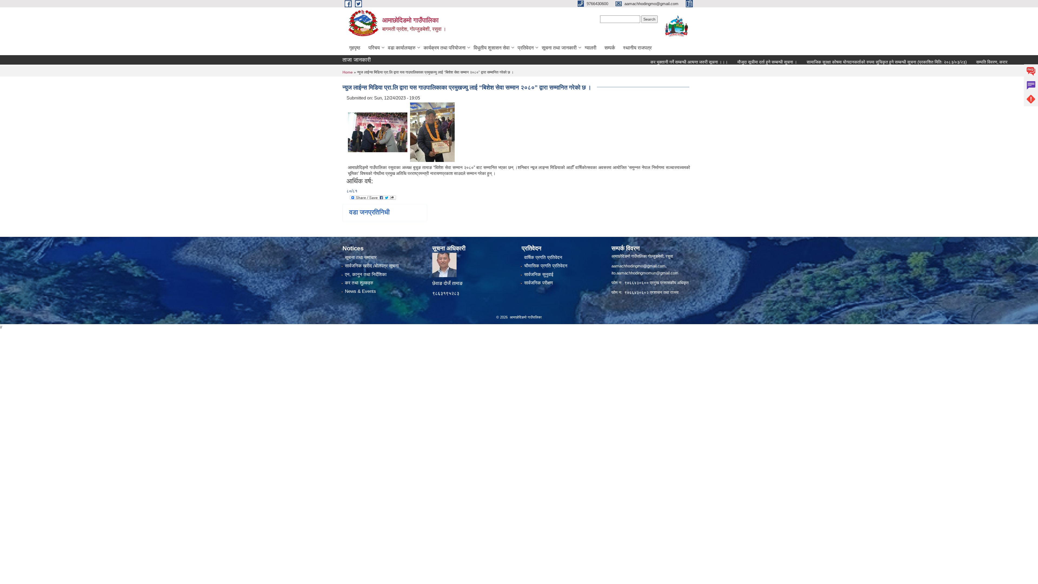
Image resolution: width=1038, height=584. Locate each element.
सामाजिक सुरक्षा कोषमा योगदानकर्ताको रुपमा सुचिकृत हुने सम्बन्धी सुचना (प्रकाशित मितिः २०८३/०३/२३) (858, 62)
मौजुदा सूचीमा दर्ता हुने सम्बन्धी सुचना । (739, 62)
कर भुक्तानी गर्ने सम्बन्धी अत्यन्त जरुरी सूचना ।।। (661, 62)
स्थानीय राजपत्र (637, 48)
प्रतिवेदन (526, 48)
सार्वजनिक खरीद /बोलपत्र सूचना (372, 265)
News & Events (360, 291)
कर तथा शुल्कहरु (359, 283)
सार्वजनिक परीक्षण (538, 283)
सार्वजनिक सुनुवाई (538, 274)
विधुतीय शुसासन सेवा (492, 48)
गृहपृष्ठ (354, 48)
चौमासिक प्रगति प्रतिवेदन (545, 265)
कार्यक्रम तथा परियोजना (444, 48)
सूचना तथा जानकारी (559, 48)
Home (347, 72)
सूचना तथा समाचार (361, 257)
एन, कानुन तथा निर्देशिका (366, 274)
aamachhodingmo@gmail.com (638, 266)
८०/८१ (352, 191)
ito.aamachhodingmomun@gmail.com (644, 273)
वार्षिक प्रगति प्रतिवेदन (543, 257)
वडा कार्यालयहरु (401, 48)
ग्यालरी (590, 48)
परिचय (374, 48)
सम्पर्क (609, 48)
